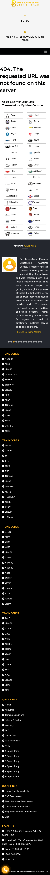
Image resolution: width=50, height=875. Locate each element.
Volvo (36, 233)
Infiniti (13, 158)
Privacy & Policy (13, 720)
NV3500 (9, 358)
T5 (6, 455)
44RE (8, 638)
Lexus (13, 177)
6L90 (7, 364)
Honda (36, 146)
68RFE (8, 379)
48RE (8, 547)
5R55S (8, 679)
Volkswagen (13, 233)
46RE (8, 542)
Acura (13, 115)
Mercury (13, 189)
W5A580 (9, 486)
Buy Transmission (24, 871)
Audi (36, 115)
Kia (13, 170)
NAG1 (8, 674)
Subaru (36, 220)
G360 (7, 633)
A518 (7, 745)
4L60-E (8, 643)
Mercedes (36, 183)
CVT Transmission (14, 796)
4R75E (8, 369)
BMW (13, 121)
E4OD (8, 531)
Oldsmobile (13, 202)
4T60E (8, 507)
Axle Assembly (12, 740)
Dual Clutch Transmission (17, 806)
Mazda (14, 183)
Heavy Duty (13, 146)
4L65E (8, 410)
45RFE (8, 578)
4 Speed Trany (12, 750)
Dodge (36, 133)
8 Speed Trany (12, 771)
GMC (36, 139)
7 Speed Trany (12, 766)
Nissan (36, 195)
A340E (8, 450)
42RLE (8, 598)
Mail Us (25, 21)
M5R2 (8, 491)
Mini (36, 189)
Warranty (9, 725)
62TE (7, 593)
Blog (7, 816)
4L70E (8, 583)
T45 (7, 460)
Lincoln (36, 177)
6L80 (7, 420)
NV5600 (9, 567)
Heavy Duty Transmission (17, 791)
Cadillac (13, 127)
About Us (9, 709)
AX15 (7, 572)
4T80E (8, 628)
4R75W (8, 623)
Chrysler (13, 133)
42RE (8, 430)
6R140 (8, 603)
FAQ (7, 730)
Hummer (13, 152)
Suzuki (14, 226)
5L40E (8, 445)
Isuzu (36, 158)
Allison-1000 (11, 374)
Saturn (36, 214)
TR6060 (9, 476)
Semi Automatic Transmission (19, 801)
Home (8, 704)
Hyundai (36, 152)
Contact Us (10, 735)
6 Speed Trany (12, 761)
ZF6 (7, 690)
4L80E (8, 654)
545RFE (9, 425)
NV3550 (9, 588)
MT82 (8, 685)
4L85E (8, 481)
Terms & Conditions (14, 714)
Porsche (36, 208)
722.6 (7, 466)
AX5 (7, 471)
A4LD (8, 618)
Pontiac (13, 208)
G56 (7, 659)
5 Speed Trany (12, 756)
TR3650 (9, 405)
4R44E (8, 512)
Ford (14, 139)
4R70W (8, 552)
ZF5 (7, 395)
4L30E (8, 501)
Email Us (9, 859)
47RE (8, 415)
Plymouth (36, 202)
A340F (8, 664)
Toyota (36, 226)
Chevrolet (36, 127)
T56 (7, 669)
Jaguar (14, 164)
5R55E (8, 389)
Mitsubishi (13, 195)
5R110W (9, 384)
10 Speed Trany (13, 776)
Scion (13, 220)
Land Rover (36, 170)
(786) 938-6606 (12, 854)
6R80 (7, 537)
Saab (13, 214)
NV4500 (9, 562)
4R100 (8, 649)
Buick (36, 121)
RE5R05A (10, 496)
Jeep (36, 164)
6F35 (7, 400)
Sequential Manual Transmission (21, 811)
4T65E (8, 557)
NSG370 (9, 517)
